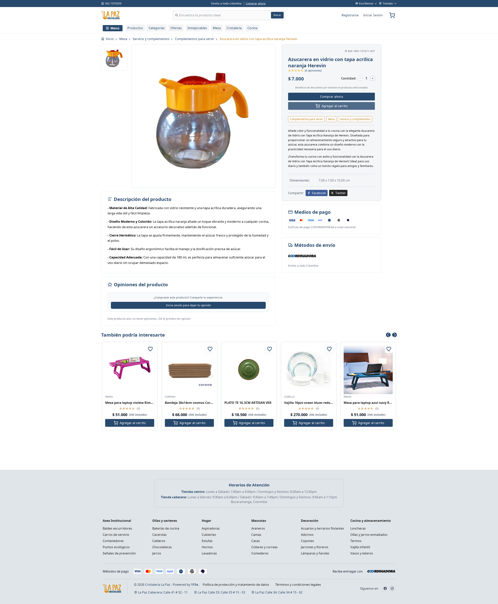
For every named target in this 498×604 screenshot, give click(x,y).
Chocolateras (162, 547)
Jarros (156, 553)
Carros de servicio (116, 534)
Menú (114, 28)
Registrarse (350, 15)
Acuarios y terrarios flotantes (322, 528)
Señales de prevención (119, 553)
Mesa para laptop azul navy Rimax (370, 403)
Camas (256, 534)
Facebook (319, 193)
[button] (135, 28)
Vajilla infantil (360, 547)
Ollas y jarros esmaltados (369, 534)
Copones (307, 541)
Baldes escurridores (117, 528)
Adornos (307, 534)
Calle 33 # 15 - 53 (221, 592)
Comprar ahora (256, 3)
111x (194, 584)
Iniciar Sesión (373, 15)
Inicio (110, 39)
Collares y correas (264, 547)
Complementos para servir (195, 39)
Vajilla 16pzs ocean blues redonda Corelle (316, 403)
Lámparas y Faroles (315, 553)
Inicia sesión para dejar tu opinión (188, 305)
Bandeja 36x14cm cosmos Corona (190, 403)
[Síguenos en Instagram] (392, 588)
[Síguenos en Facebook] (385, 588)
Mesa (123, 39)
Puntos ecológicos (116, 547)
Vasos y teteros (361, 553)
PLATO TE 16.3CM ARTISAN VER (248, 403)
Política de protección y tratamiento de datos (236, 584)
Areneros (258, 528)
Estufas (207, 541)
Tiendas (388, 3)
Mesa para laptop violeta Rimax (129, 403)
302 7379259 (113, 3)
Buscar (277, 15)
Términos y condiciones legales (298, 584)
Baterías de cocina (165, 528)
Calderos (158, 541)
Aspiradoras (211, 528)
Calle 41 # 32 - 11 (163, 592)
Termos (355, 541)
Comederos (259, 553)
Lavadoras (209, 553)
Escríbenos (366, 3)
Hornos (207, 547)
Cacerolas (159, 534)
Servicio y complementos (151, 39)
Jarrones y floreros (314, 547)
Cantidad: (348, 78)
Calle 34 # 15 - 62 (278, 592)
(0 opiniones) (313, 70)
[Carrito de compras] (392, 15)
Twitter (340, 193)
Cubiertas (209, 534)
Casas (255, 541)
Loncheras (358, 528)
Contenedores (113, 541)
